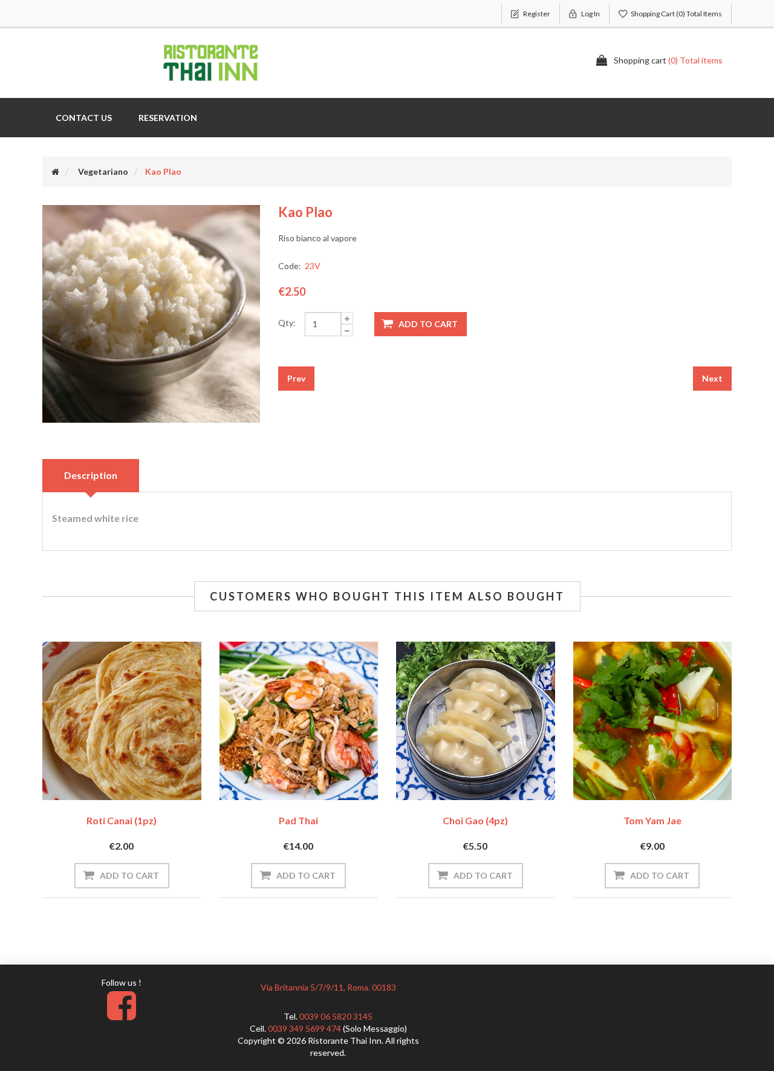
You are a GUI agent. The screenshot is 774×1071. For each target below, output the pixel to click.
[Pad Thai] (299, 721)
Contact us (84, 117)
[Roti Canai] (121, 721)
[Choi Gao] (475, 721)
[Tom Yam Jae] (652, 721)
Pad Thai (298, 820)
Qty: (287, 322)
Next (712, 378)
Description (90, 475)
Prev (296, 378)
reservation (167, 117)
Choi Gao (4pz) (475, 820)
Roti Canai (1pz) (121, 820)
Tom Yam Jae (652, 820)
